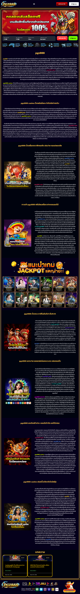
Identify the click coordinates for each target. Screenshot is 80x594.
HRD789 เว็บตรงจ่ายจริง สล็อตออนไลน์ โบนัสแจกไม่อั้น (39, 566)
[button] (34, 4)
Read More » (8, 570)
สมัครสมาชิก (62, 38)
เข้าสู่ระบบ (73, 38)
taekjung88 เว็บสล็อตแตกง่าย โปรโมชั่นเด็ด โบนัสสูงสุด (14, 566)
